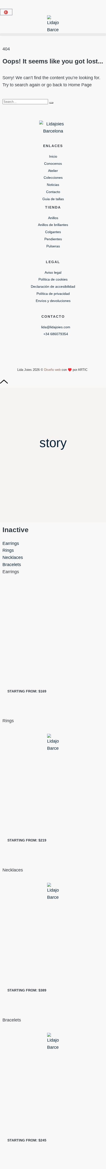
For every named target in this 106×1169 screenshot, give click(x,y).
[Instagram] (33, 349)
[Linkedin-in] (72, 349)
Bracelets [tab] (11, 1020)
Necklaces (12, 557)
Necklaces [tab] (12, 870)
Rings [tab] (8, 720)
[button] (53, 34)
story (53, 442)
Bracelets (11, 564)
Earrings (10, 543)
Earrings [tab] (10, 571)
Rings (8, 550)
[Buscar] (51, 103)
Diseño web (52, 370)
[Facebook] (53, 349)
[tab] (53, 543)
